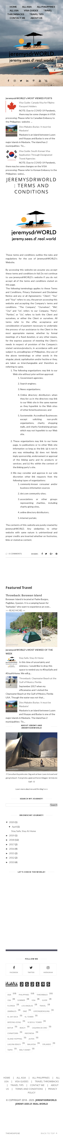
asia (9, 994)
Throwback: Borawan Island (24, 595)
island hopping (14, 1039)
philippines (24, 994)
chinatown (12, 1033)
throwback (42, 994)
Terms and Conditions (29, 1088)
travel (43, 1005)
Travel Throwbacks (47, 1081)
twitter (31, 972)
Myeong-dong (14, 1022)
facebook (14, 972)
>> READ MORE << (15, 610)
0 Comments (15, 553)
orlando (46, 1044)
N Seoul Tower (35, 1022)
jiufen (31, 1039)
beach (22, 1028)
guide (44, 1000)
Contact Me (17, 18)
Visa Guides (31, 10)
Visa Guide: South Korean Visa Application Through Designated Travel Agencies (35, 155)
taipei (10, 1050)
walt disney (24, 1050)
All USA (14, 10)
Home (13, 6)
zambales (11, 1011)
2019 (12, 835)
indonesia (29, 1033)
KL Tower (29, 1016)
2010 (12, 862)
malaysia (31, 1044)
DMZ (25, 1011)
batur (10, 1028)
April (14, 826)
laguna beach (14, 1044)
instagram (48, 972)
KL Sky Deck (12, 1016)
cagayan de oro (39, 1028)
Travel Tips (36, 14)
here (45, 789)
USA (9, 1000)
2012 (12, 857)
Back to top (48, 1133)
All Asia (27, 6)
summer (21, 1000)
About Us (36, 18)
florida (11, 1005)
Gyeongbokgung (41, 1011)
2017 (12, 844)
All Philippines (46, 6)
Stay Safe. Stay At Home (31, 658)
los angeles (27, 1005)
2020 (12, 822)
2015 (12, 853)
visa (33, 1000)
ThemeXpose (13, 1133)
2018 (12, 839)
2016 (12, 848)
